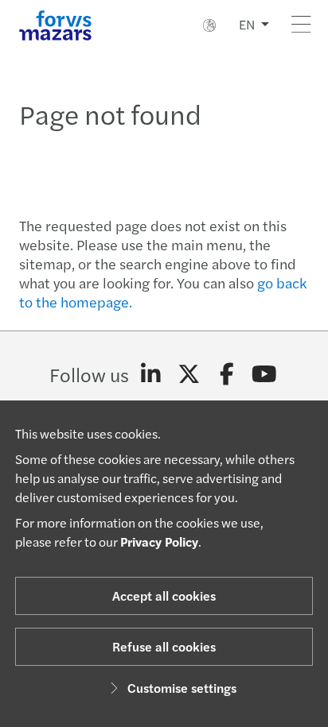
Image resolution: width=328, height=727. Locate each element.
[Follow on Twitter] (189, 374)
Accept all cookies (164, 595)
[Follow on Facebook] (226, 374)
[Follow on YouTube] (265, 374)
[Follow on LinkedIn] (151, 374)
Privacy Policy (159, 541)
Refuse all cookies (164, 646)
